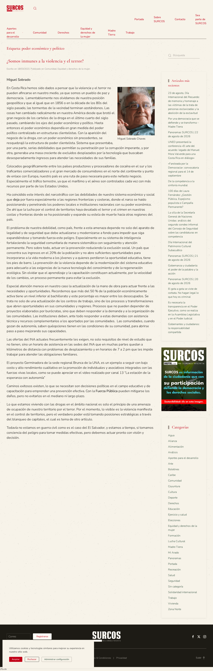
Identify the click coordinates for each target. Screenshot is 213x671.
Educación (174, 509)
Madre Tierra (112, 32)
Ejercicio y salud (177, 514)
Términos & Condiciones (98, 658)
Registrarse (42, 636)
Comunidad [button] (39, 32)
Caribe (172, 475)
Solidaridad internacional (182, 592)
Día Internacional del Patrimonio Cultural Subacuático (180, 246)
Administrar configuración (56, 659)
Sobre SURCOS (159, 19)
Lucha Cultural (176, 541)
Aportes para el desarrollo (183, 458)
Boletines (173, 469)
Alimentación (176, 447)
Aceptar (16, 659)
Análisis (173, 452)
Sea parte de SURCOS (200, 19)
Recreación (174, 569)
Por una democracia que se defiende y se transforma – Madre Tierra (183, 123)
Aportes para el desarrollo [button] (13, 32)
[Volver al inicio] (15, 8)
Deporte (172, 498)
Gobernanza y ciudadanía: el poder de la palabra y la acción (183, 269)
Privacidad (121, 658)
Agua (171, 435)
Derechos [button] (63, 32)
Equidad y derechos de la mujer (88, 32)
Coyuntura (174, 486)
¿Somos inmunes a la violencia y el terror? (45, 61)
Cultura (172, 492)
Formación (174, 535)
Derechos (173, 503)
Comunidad (50, 68)
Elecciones (174, 520)
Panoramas (174, 558)
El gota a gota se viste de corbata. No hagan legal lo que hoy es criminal (183, 293)
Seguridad (174, 581)
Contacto (180, 19)
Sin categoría (175, 586)
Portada (139, 19)
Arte (170, 464)
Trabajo (130, 32)
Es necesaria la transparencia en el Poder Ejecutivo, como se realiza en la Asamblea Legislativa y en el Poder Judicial (184, 310)
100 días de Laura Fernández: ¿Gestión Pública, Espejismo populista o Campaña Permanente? (180, 199)
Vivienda (173, 603)
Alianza (172, 441)
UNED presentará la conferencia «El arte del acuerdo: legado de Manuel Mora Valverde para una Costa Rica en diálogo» (184, 150)
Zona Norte (174, 609)
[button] (35, 8)
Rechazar (31, 659)
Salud (171, 575)
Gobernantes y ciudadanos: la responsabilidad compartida (184, 328)
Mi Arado (173, 552)
